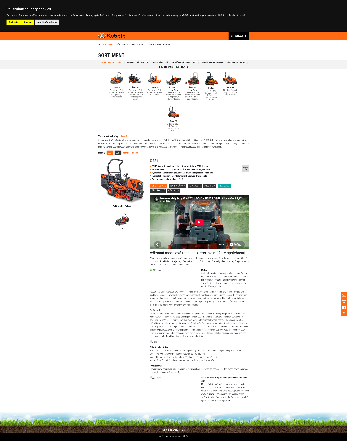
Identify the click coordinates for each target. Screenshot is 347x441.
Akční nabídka (122, 44)
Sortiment (108, 44)
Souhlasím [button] (14, 22)
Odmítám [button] (27, 22)
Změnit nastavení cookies (170, 436)
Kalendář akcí (139, 44)
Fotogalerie (155, 44)
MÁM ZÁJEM (173, 190)
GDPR (185, 436)
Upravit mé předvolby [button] (47, 22)
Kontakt (167, 44)
